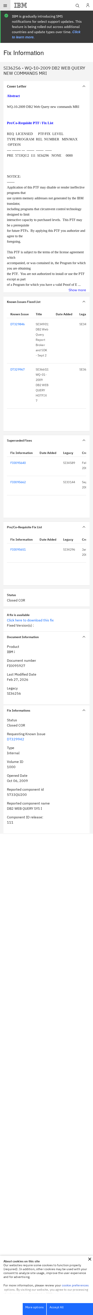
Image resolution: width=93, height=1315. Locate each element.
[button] (89, 1259)
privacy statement (67, 1294)
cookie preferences (75, 1285)
